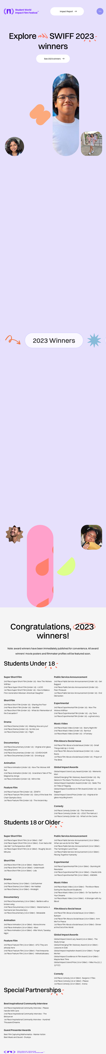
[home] (21, 11)
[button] (100, 11)
